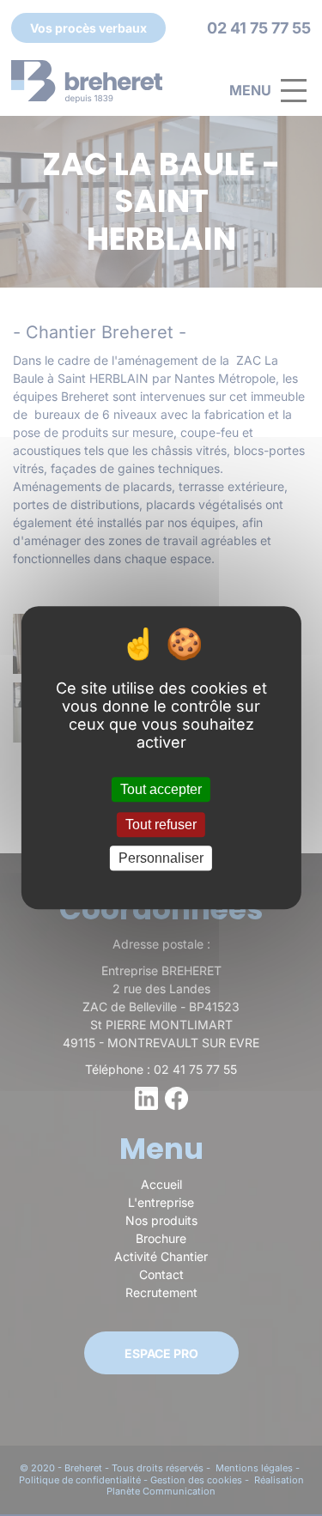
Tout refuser (161, 824)
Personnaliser (161, 858)
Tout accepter (161, 789)
